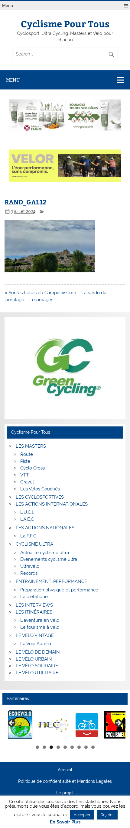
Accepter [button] (82, 815)
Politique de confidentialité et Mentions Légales (65, 781)
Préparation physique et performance (59, 590)
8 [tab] (86, 747)
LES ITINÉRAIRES (34, 612)
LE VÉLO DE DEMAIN (38, 652)
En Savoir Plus (65, 822)
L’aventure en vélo (39, 620)
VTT (24, 475)
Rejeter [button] (107, 815)
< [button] (12, 723)
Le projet (65, 793)
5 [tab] (65, 747)
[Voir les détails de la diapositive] (20, 725)
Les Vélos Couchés (40, 489)
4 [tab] (58, 747)
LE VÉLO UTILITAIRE (37, 672)
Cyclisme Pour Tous (65, 23)
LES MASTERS (31, 446)
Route (26, 454)
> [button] (117, 723)
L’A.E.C (27, 519)
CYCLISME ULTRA (34, 544)
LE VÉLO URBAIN (34, 659)
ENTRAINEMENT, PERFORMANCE (51, 581)
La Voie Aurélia (35, 643)
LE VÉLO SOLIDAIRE (37, 665)
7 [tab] (79, 747)
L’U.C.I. (27, 512)
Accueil (65, 770)
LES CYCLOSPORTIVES (40, 497)
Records (28, 573)
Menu (7, 5)
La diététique (34, 596)
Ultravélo (29, 566)
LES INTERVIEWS (34, 605)
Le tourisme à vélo (39, 627)
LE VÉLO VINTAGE (35, 635)
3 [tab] (51, 747)
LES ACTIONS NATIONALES (45, 527)
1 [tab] (37, 747)
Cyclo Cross (32, 468)
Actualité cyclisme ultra (44, 552)
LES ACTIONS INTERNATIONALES (52, 504)
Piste (25, 461)
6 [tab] (72, 747)
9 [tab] (93, 747)
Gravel (27, 482)
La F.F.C (28, 536)
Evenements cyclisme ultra (48, 559)
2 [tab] (44, 747)
